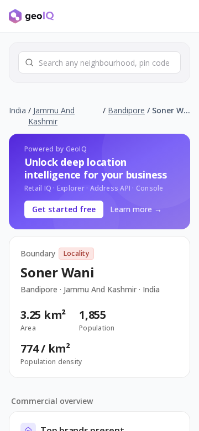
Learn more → (136, 209)
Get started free (64, 209)
